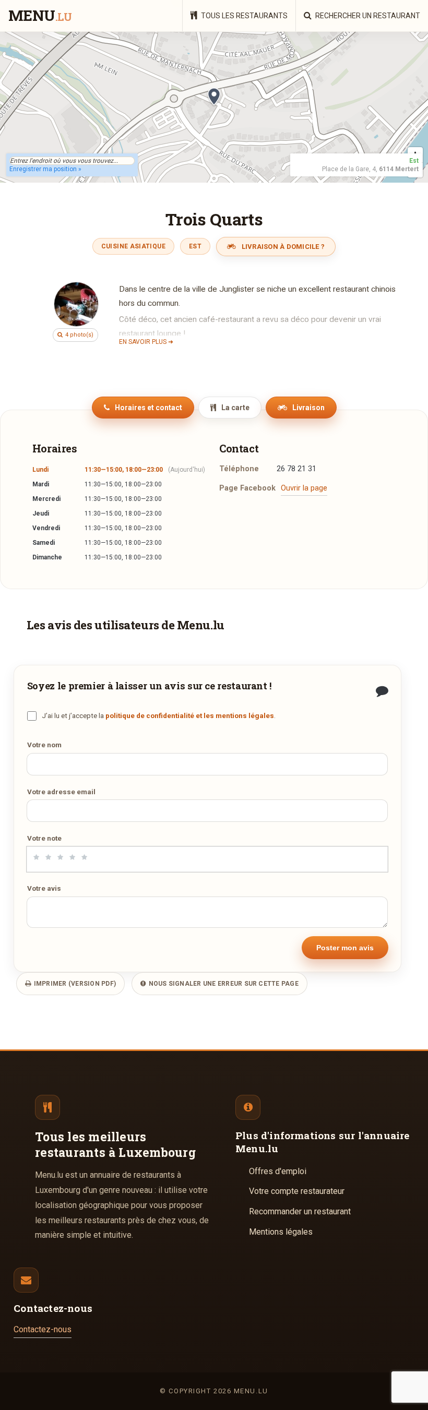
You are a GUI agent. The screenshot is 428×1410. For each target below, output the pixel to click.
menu (40, 16)
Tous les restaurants (243, 15)
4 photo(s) (78, 334)
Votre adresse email (61, 791)
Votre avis (44, 888)
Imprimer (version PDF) (74, 983)
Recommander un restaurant (300, 1211)
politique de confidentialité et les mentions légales (189, 715)
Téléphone (239, 468)
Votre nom (44, 744)
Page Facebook (247, 488)
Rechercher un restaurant (367, 15)
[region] (214, 107)
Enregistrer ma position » (45, 169)
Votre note (44, 838)
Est (195, 246)
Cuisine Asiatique (133, 246)
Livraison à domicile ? (282, 246)
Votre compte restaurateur (296, 1191)
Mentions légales (281, 1232)
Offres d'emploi (277, 1171)
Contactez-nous (43, 1329)
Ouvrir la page (304, 488)
